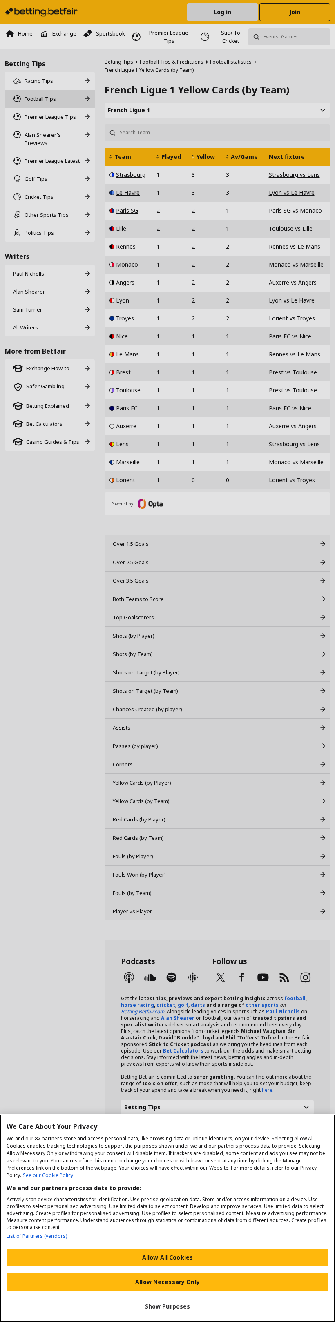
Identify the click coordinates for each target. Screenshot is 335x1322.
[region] (167, 1218)
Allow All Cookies (167, 1257)
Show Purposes (167, 1306)
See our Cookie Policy (48, 1175)
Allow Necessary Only (167, 1282)
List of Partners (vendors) (37, 1236)
